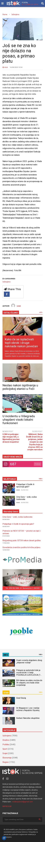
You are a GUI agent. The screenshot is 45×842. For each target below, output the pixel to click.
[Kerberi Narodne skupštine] (8, 720)
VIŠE (40, 478)
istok (6, 67)
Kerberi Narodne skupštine (28, 718)
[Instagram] (7, 778)
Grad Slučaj (21, 698)
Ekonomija (9, 332)
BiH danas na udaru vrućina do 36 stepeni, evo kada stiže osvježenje (29, 682)
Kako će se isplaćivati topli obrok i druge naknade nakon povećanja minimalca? (22, 344)
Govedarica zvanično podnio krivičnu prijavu (21, 547)
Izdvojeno (6, 282)
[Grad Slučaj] (8, 700)
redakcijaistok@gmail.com (22, 802)
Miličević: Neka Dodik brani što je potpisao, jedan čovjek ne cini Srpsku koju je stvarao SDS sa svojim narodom (34, 442)
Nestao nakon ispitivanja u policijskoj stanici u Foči (20, 387)
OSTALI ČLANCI (11, 313)
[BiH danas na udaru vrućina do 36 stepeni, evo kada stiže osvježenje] (8, 683)
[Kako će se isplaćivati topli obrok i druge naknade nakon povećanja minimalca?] (22, 326)
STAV (6, 693)
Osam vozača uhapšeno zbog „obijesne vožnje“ (29, 661)
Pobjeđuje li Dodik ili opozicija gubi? (25, 485)
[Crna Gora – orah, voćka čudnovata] (8, 501)
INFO (6, 655)
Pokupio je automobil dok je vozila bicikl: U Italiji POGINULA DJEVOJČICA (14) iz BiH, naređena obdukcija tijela (29, 675)
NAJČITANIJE (10, 479)
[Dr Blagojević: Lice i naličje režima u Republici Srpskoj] (8, 710)
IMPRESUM (6, 806)
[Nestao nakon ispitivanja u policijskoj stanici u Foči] (22, 372)
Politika (5, 744)
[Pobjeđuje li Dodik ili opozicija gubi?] (8, 488)
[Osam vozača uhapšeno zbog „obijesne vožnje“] (8, 663)
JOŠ (40, 312)
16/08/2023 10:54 (16, 67)
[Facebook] (7, 294)
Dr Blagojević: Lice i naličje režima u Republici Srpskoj (28, 709)
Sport (4, 749)
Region (5, 762)
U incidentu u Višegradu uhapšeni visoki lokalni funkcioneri (18, 419)
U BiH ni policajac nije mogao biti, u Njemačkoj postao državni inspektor (11, 438)
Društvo (8, 378)
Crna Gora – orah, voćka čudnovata (17, 517)
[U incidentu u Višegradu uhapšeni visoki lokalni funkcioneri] (22, 403)
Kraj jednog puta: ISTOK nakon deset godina (21, 540)
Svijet (4, 753)
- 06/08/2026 (24, 490)
